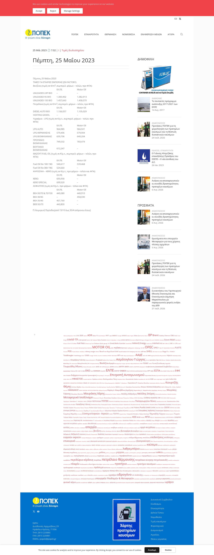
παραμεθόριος (147, 456)
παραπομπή (155, 456)
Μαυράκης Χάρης (94, 393)
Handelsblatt (129, 343)
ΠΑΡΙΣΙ (85, 401)
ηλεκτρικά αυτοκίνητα (97, 441)
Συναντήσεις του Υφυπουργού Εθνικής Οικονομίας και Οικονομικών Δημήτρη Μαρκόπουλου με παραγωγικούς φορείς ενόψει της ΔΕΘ (166, 298)
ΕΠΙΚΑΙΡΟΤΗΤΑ (166, 150)
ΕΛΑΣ (92, 371)
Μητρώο (101, 398)
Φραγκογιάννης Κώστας (160, 417)
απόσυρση (126, 427)
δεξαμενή (75, 434)
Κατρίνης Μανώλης (143, 383)
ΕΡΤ (148, 371)
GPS (109, 343)
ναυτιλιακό (152, 452)
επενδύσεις (146, 438)
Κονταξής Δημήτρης (101, 387)
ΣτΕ (137, 411)
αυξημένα (173, 427)
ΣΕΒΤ (159, 407)
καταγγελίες (121, 445)
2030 (77, 335)
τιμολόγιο (80, 475)
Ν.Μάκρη (132, 398)
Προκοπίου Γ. (113, 407)
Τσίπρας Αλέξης (68, 417)
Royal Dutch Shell (112, 351)
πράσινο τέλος (106, 464)
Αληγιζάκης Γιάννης (77, 360)
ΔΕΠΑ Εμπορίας (105, 366)
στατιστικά (153, 467)
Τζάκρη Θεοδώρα (144, 414)
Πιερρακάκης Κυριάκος (164, 404)
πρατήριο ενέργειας (132, 464)
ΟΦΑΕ (168, 398)
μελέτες (102, 452)
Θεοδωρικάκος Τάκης (110, 379)
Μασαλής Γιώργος (162, 390)
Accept (39, 10)
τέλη (117, 471)
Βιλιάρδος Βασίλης (94, 363)
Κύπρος (143, 387)
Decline (168, 550)
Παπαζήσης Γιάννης (83, 404)
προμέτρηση (84, 467)
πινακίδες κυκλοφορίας (173, 460)
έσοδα (165, 420)
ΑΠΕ (146, 355)
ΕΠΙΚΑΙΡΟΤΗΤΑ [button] (91, 34)
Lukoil (179, 343)
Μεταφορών (96, 398)
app (110, 335)
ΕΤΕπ (171, 371)
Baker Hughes (130, 335)
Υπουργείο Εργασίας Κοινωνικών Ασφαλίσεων (111, 417)
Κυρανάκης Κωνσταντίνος (133, 387)
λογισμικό (164, 449)
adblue (85, 335)
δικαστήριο (121, 434)
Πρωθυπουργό (119, 407)
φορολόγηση (152, 478)
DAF (91, 340)
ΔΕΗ (101, 366)
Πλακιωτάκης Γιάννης (79, 407)
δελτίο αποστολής (169, 431)
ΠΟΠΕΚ (104, 401)
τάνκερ (112, 471)
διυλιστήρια (129, 434)
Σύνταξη (80, 414)
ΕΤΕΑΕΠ (165, 371)
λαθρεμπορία (119, 449)
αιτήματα (109, 423)
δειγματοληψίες (161, 431)
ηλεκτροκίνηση (143, 441)
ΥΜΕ (99, 417)
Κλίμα (83, 387)
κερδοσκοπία (166, 445)
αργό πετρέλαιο (147, 427)
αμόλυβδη (115, 423)
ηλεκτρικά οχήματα (111, 441)
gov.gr (105, 343)
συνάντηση (165, 467)
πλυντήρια (92, 464)
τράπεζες (95, 475)
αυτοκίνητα (67, 431)
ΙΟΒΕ (151, 379)
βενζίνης (103, 431)
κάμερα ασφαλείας (86, 445)
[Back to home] (37, 34)
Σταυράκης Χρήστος (146, 410)
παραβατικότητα (125, 456)
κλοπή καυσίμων (80, 449)
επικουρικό (69, 440)
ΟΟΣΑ (164, 398)
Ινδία (164, 379)
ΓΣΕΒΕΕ (145, 363)
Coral (175, 335)
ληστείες (147, 449)
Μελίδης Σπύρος (146, 393)
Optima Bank (167, 348)
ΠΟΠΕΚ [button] (74, 34)
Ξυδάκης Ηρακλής (150, 398)
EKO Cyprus (142, 340)
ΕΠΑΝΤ (128, 371)
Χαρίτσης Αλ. (78, 420)
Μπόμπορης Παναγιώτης (123, 398)
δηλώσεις (83, 434)
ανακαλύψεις (136, 423)
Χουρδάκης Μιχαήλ (109, 420)
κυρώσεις (105, 449)
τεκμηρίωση (149, 471)
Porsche (65, 351)
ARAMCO (114, 335)
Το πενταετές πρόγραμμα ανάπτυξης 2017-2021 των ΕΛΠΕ (164, 104)
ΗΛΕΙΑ (64, 379)
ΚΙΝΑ (98, 383)
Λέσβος (174, 387)
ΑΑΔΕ (138, 355)
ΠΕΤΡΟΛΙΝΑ (96, 401)
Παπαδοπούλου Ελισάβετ (69, 404)
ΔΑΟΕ (97, 367)
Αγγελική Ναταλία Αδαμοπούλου (158, 355)
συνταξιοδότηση (98, 471)
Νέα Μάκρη (140, 398)
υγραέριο (112, 475)
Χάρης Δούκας (66, 420)
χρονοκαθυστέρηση (120, 482)
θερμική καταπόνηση (158, 441)
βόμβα (141, 431)
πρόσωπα (107, 467)
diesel (108, 340)
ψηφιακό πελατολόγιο (157, 482)
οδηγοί (87, 456)
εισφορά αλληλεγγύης (86, 437)
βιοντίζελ (114, 431)
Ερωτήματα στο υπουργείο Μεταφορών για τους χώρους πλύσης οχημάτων (166, 241)
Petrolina (172, 348)
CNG (172, 335)
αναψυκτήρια (156, 423)
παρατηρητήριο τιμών (166, 456)
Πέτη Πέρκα (132, 401)
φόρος (94, 482)
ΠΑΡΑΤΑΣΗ (80, 401)
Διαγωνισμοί (157, 530)
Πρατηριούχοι (105, 407)
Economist (132, 340)
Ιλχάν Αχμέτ (159, 379)
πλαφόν (75, 463)
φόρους (107, 482)
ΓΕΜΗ (141, 363)
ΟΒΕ (159, 398)
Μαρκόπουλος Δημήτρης (150, 390)
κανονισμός (109, 445)
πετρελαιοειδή (161, 460)
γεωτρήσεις (154, 431)
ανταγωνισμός (164, 423)
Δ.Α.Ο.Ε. (93, 366)
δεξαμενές (67, 434)
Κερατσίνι (162, 383)
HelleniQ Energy (139, 343)
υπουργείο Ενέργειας (75, 478)
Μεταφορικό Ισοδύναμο (78, 397)
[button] (181, 34)
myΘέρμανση (131, 348)
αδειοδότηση (92, 423)
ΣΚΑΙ (175, 407)
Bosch (146, 335)
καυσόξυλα (140, 445)
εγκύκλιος (142, 434)
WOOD (109, 355)
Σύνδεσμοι (156, 503)
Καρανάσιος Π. (133, 383)
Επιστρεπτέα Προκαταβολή (88, 375)
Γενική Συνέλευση (158, 363)
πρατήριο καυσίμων (146, 464)
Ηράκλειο (95, 379)
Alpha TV (95, 335)
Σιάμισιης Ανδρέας (111, 411)
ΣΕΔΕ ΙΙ (162, 407)
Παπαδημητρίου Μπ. (161, 401)
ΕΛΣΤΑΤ (117, 371)
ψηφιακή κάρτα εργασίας (142, 482)
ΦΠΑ (147, 416)
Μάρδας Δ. (111, 390)
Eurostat (162, 340)
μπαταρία (139, 452)
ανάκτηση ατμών (122, 423)
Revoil (102, 351)
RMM (105, 351)
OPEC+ (156, 348)
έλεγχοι (157, 420)
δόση (134, 434)
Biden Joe (137, 335)
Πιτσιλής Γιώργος (68, 407)
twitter (82, 355)
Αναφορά (99, 360)
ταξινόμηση (143, 471)
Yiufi (121, 355)
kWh (164, 343)
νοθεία (159, 452)
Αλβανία (169, 355)
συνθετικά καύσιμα (87, 471)
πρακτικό (112, 464)
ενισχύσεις (125, 437)
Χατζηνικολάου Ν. (99, 420)
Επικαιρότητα (157, 508)
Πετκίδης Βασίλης (145, 404)
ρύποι (137, 467)
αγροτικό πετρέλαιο (70, 423)
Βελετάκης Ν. (67, 363)
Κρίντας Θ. (122, 387)
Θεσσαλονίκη (130, 379)
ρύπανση (133, 467)
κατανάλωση (128, 445)
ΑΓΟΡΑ (171, 34)
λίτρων (109, 449)
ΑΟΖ (144, 355)
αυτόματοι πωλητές (76, 431)
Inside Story (149, 343)
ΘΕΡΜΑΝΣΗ (110, 34)
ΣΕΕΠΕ (167, 407)
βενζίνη (97, 430)
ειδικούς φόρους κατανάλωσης (154, 434)
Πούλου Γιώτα (93, 407)
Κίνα (103, 383)
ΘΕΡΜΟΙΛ (100, 379)
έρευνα (162, 420)
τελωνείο (155, 471)
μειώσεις (96, 452)
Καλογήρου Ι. (124, 383)
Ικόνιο (155, 379)
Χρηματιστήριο (118, 420)
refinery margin (90, 351)
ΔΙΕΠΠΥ (121, 366)
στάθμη (148, 467)
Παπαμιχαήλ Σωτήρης (106, 404)
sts (168, 351)
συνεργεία (78, 471)
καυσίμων (135, 445)
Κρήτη (118, 387)
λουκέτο (170, 449)
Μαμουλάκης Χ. (138, 390)
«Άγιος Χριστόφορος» (129, 355)
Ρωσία (142, 407)
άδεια (135, 420)
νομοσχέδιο (66, 456)
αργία (135, 427)
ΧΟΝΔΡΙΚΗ (177, 417)
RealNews (82, 351)
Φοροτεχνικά (157, 525)
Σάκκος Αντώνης (79, 410)
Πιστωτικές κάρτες (176, 404)
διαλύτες (101, 434)
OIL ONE (142, 348)
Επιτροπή (107, 375)
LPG (176, 343)
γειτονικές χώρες (147, 431)
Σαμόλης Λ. (87, 411)
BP (150, 335)
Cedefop (161, 335)
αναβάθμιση (130, 423)
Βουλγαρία (110, 363)
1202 (74, 335)
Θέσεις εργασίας (159, 539)
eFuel (137, 340)
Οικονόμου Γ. (73, 401)
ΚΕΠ (89, 383)
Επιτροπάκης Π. (101, 375)
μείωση (92, 452)
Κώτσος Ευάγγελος (154, 387)
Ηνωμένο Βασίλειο (87, 379)
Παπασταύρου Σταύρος (117, 404)
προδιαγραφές (68, 467)
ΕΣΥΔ (161, 371)
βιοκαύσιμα (108, 431)
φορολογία (137, 478)
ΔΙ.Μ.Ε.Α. (116, 366)
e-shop (118, 340)
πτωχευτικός (114, 467)
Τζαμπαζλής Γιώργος (157, 414)
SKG (154, 351)
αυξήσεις (168, 427)
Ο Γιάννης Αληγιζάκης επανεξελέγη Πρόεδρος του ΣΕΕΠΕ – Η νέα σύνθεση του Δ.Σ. (165, 157)
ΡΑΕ (132, 407)
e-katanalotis (113, 340)
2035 (81, 335)
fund (93, 343)
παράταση (100, 456)
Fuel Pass (81, 343)
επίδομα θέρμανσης (135, 438)
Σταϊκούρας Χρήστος (162, 411)
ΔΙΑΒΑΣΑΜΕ (157, 98)
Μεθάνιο (119, 394)
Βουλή (103, 363)
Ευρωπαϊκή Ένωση (150, 375)
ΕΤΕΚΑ (168, 371)
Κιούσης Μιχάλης (76, 387)
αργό (138, 427)
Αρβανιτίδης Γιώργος (108, 360)
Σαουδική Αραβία (95, 410)
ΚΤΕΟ (100, 383)
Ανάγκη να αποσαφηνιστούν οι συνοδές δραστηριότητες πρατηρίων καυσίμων (165, 183)
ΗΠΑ (70, 379)
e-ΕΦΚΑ (123, 340)
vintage (91, 355)
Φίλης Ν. (152, 417)
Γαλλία (150, 363)
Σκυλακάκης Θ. (132, 410)
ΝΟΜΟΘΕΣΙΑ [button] (128, 34)
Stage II (165, 351)
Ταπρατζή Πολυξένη (132, 414)
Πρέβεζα (100, 407)
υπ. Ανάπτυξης (137, 475)
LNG (171, 343)
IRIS (161, 343)
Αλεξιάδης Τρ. (66, 360)
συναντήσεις (71, 471)
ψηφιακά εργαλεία (130, 482)
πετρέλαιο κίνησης (144, 459)
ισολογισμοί (66, 445)
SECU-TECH (137, 351)
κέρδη (93, 445)
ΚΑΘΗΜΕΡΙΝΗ (66, 383)
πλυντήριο (99, 464)
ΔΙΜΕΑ (127, 367)
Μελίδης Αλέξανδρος (129, 394)
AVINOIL (124, 335)
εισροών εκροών (72, 437)
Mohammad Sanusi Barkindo (85, 348)
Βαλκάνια (168, 360)
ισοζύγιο (175, 441)
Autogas (119, 335)
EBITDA (127, 340)
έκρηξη (148, 420)
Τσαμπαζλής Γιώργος (78, 417)
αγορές (176, 420)
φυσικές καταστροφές (175, 478)
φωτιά (78, 482)
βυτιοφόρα (125, 431)
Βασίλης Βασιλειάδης (176, 360)
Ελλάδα (68, 375)
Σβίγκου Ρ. (101, 410)
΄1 (134, 355)
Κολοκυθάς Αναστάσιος (90, 387)
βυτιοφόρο (135, 431)
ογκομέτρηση (79, 456)
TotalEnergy (77, 355)
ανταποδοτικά (173, 423)
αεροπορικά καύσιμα (102, 423)
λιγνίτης (151, 449)
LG (168, 343)
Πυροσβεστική (127, 407)
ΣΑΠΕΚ (153, 407)
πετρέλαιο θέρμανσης (118, 459)
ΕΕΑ (84, 371)
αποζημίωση (100, 427)
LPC (174, 343)
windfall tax (105, 355)
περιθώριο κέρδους (82, 459)
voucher (100, 355)
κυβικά (100, 449)
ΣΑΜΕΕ (148, 407)
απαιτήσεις (77, 427)
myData (117, 347)
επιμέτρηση (78, 441)
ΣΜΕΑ (178, 407)
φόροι (90, 482)
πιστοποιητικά (66, 464)
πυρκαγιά (120, 467)
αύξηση (83, 431)
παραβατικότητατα (136, 456)
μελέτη (107, 452)
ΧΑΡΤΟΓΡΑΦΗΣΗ (170, 417)
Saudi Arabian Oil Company (127, 351)
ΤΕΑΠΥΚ (116, 414)
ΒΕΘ (160, 360)
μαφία (88, 452)
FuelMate (74, 343)
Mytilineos (124, 348)
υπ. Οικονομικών (154, 475)
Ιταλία (171, 379)
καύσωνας (160, 445)
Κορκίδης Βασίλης (111, 387)
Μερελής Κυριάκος (171, 394)
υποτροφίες (169, 475)
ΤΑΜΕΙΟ (111, 414)
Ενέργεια (75, 375)
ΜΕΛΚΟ (80, 390)
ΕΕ (81, 371)
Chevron (167, 335)
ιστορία (72, 445)
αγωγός (85, 423)
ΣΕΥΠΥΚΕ (172, 407)
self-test (143, 351)
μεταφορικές (113, 452)
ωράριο (169, 482)
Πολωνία (86, 407)
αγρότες (80, 423)
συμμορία (159, 467)
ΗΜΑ (68, 379)
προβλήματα (159, 464)
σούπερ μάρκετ (142, 467)
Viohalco (96, 355)
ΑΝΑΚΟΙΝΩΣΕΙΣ (158, 123)
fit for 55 (70, 343)
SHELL (149, 351)
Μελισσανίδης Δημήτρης (161, 394)
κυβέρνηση (96, 449)
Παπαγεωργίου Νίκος (145, 401)
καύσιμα (152, 444)
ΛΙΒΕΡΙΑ (163, 387)
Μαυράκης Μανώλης (77, 394)
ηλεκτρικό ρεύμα (131, 441)
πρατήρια (121, 463)
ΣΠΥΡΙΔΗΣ (66, 411)
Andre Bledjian (101, 335)
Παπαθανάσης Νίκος (96, 404)
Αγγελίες (155, 534)
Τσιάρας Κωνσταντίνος (92, 417)
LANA (166, 343)
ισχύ (76, 445)
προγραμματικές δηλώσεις (169, 464)
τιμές (167, 471)
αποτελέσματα (107, 427)
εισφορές (94, 437)
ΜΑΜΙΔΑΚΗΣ (73, 390)
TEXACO (172, 351)
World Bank (114, 355)
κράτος (91, 449)
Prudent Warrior (76, 351)
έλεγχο (153, 420)
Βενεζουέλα (74, 363)
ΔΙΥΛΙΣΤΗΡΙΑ (136, 366)
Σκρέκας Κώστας (123, 411)
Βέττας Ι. (164, 360)
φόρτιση (113, 482)
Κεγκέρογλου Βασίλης (155, 383)
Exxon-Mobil (169, 339)
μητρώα (120, 452)
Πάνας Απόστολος (124, 401)
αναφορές (150, 423)
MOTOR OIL (101, 347)
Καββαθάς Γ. (118, 383)
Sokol (156, 351)
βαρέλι (87, 431)
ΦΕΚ (134, 417)
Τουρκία (177, 414)
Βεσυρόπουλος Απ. (84, 363)
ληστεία (142, 449)
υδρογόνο (124, 474)
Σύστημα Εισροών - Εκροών (95, 413)
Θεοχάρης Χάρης (121, 379)
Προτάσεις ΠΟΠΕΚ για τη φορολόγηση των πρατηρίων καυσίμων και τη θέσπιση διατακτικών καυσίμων (166, 130)
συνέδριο (171, 467)
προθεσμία (77, 467)
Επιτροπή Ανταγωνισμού (127, 375)
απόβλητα (114, 427)
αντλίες (66, 427)
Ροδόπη (136, 407)
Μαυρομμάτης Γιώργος (110, 394)
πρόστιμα (98, 467)
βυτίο (118, 431)
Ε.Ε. (77, 371)
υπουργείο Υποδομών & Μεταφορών (114, 478)
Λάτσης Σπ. (168, 387)
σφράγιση (105, 471)
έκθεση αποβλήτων (141, 420)
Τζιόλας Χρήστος (170, 414)
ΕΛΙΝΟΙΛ (97, 371)
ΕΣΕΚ (152, 371)
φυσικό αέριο (69, 482)
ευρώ (88, 441)
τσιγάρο (106, 475)
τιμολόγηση (74, 475)
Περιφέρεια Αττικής (135, 404)
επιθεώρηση (176, 437)
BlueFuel (142, 335)
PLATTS (178, 347)
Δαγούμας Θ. (143, 366)
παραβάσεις (107, 456)
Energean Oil (148, 340)
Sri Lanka (160, 351)
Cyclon (88, 340)
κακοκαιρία (103, 445)
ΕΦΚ (177, 370)
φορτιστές (166, 478)
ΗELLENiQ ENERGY (176, 375)
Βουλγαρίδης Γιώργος (120, 363)
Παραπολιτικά (127, 404)
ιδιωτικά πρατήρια (168, 441)
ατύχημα (163, 427)
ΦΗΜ (138, 417)
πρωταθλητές (90, 467)
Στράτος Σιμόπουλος (175, 410)
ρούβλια (129, 467)
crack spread (82, 340)
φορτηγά (159, 479)
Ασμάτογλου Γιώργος (130, 359)
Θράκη (136, 379)
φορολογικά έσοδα (144, 478)
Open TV (161, 348)
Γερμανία (167, 363)
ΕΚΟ (87, 370)
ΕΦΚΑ (64, 375)
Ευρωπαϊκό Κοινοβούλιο (162, 375)
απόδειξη (120, 427)
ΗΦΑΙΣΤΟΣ (77, 378)
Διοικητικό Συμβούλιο (163, 366)
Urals (87, 355)
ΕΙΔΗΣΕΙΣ (156, 150)
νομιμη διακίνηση (167, 452)
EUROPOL (157, 340)
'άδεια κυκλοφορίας (68, 335)
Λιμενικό (65, 390)
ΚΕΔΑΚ (85, 383)
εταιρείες (84, 441)
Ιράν (167, 379)
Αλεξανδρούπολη (177, 355)
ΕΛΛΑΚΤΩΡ (103, 371)
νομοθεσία (174, 452)
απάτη (72, 427)
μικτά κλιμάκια (132, 452)
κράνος (87, 449)
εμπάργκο (100, 438)
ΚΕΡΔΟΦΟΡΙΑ (93, 383)
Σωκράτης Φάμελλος (70, 414)
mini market (75, 348)
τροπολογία (101, 475)
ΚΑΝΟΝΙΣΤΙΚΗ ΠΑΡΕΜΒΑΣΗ (76, 383)
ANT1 (107, 335)
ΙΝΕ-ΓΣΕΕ (148, 379)
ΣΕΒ (157, 407)
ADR (89, 335)
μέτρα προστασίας (82, 452)
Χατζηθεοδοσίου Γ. (88, 420)
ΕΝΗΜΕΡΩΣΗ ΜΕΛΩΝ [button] (151, 34)
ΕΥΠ (174, 371)
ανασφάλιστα (143, 423)
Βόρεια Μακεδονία (135, 363)
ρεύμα (124, 467)
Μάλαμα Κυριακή (103, 390)
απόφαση (131, 427)
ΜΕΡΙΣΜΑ (85, 390)
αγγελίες (171, 420)
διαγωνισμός (94, 434)
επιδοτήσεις (156, 437)
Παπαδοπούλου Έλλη (173, 401)
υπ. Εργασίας (146, 475)
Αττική (147, 360)
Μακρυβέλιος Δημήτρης (124, 390)
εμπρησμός (106, 437)
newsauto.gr (137, 348)
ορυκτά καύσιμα (93, 456)
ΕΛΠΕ (110, 370)
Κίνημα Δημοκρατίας (110, 383)
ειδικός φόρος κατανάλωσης (168, 434)
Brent (155, 335)
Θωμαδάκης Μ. (141, 379)
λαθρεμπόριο (131, 448)
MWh (112, 348)
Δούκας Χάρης (175, 366)
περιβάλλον (66, 460)
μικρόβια (126, 452)
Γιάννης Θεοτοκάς (87, 366)
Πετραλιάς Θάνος (154, 404)
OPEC (149, 347)
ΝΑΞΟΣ (135, 398)
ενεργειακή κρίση (118, 437)
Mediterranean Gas (67, 348)
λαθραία (113, 449)
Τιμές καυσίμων (158, 521)
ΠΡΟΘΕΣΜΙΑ (117, 401)
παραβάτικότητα (115, 456)
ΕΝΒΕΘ (123, 371)
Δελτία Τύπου (157, 512)
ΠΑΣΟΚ (89, 401)
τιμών (85, 475)
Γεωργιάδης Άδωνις (72, 366)
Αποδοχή (152, 550)
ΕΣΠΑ (157, 370)
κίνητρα (98, 445)
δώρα (137, 434)
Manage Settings (72, 10)
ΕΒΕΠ (79, 371)
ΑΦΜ (149, 355)
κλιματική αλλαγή (69, 449)
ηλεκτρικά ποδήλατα (122, 441)
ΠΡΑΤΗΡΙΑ (111, 401)
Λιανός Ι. (178, 387)
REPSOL (97, 351)
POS (70, 351)
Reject (53, 10)
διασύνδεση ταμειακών (111, 434)
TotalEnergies (68, 355)
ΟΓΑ (162, 398)
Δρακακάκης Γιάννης (69, 371)
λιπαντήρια (157, 449)
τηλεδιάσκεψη (162, 471)
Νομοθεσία (156, 517)
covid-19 (72, 339)
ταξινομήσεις (136, 471)
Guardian (122, 343)
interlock (156, 343)
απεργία (91, 427)
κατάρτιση (114, 445)
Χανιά (72, 420)
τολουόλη (90, 475)
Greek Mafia (114, 343)
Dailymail (95, 340)
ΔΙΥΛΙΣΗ (131, 366)
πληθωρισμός (84, 464)
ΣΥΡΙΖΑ (72, 410)
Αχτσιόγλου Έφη (154, 360)
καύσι (145, 445)
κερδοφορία (172, 445)
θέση (152, 441)
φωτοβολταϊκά (83, 482)
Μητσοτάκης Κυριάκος (110, 398)
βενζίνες (91, 431)
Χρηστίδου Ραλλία (128, 420)
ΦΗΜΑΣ (143, 417)
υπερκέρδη (161, 475)
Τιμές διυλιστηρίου (73, 50)
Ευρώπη (170, 375)
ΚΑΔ (175, 379)
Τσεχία (84, 417)
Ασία (114, 360)
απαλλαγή (82, 427)
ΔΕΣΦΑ (112, 367)
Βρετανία (128, 363)
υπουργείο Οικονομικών (88, 479)
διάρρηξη (88, 434)
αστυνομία (158, 427)
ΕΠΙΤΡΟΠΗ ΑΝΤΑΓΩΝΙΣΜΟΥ (136, 371)
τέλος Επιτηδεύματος (125, 471)
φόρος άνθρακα (100, 482)
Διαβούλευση (150, 367)
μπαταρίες (145, 452)
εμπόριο (112, 437)
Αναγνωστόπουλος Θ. (90, 360)
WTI (118, 355)
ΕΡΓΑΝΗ (145, 371)
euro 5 (152, 340)
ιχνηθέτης (79, 445)
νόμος (72, 456)
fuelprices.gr (88, 343)
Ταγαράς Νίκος (122, 414)
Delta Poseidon (102, 340)
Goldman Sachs (98, 343)
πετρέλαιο (97, 460)
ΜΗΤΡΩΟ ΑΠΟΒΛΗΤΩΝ (93, 390)
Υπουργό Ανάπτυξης (127, 417)
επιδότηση (168, 437)
